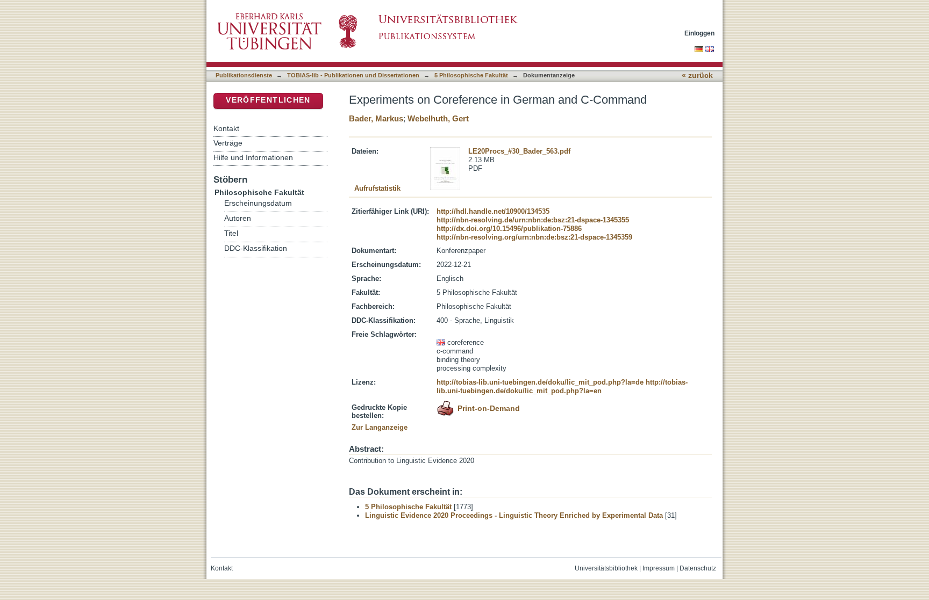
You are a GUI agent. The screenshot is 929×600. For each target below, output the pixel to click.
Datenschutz (698, 568)
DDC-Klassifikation (255, 248)
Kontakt (226, 128)
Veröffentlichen (268, 100)
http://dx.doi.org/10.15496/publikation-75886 (509, 229)
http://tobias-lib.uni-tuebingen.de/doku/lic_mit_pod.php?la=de (540, 382)
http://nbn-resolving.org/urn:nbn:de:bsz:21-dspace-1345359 (534, 237)
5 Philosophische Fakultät (471, 75)
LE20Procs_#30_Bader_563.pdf (519, 151)
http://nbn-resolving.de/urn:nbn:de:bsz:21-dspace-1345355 (533, 220)
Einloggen (699, 33)
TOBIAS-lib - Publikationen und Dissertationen (353, 75)
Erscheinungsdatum (258, 203)
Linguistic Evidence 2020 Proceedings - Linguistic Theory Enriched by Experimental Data (514, 515)
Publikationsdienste (244, 75)
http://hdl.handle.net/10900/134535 (493, 211)
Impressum (658, 568)
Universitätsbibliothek (606, 568)
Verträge (227, 143)
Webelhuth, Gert (438, 118)
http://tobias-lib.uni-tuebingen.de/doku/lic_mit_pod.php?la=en (562, 386)
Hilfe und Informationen (253, 157)
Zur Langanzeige (380, 427)
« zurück (697, 75)
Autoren (237, 218)
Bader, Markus (376, 118)
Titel (231, 233)
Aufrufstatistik (377, 188)
